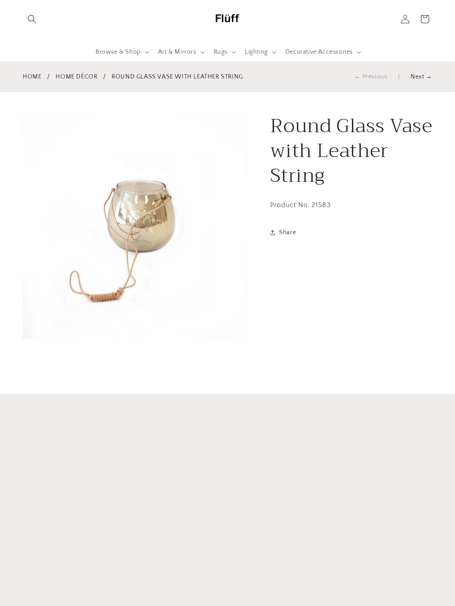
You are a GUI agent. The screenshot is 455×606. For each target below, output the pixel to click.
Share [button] (287, 232)
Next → (421, 76)
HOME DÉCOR (76, 76)
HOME (32, 76)
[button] (32, 19)
